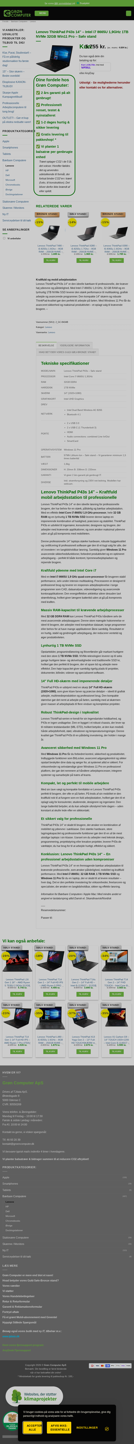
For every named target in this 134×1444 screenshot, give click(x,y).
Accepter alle (34, 1427)
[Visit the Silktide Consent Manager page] (107, 1429)
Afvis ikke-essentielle (60, 1427)
